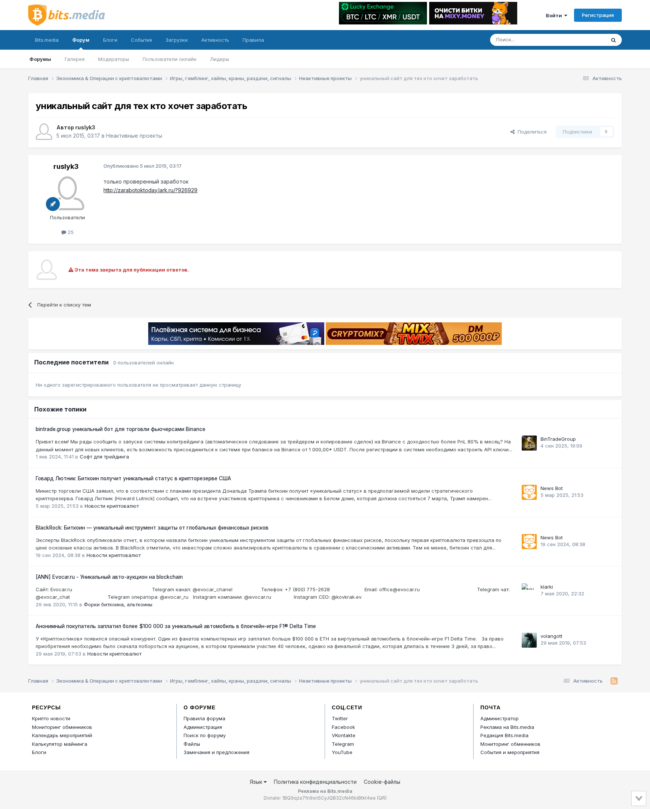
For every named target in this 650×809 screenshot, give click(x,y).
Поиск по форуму (205, 735)
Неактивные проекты (134, 135)
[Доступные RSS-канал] (614, 681)
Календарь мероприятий (62, 735)
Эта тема (585, 39)
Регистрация (598, 15)
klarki (547, 587)
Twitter (340, 718)
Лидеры (219, 59)
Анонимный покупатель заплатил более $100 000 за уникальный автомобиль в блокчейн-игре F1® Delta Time (176, 626)
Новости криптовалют (112, 506)
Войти (555, 15)
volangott (551, 636)
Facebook (343, 727)
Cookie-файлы (382, 782)
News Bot (552, 488)
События (141, 40)
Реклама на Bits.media (507, 727)
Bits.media (47, 40)
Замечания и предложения (216, 752)
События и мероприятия (509, 752)
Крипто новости (51, 718)
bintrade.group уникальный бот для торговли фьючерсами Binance (120, 429)
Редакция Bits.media (504, 735)
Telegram (343, 744)
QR (381, 798)
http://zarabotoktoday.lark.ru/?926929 (150, 190)
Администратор (499, 718)
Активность (215, 40)
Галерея (75, 59)
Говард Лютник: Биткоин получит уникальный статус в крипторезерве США (133, 478)
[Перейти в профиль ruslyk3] (44, 131)
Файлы (192, 744)
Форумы (40, 59)
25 (70, 232)
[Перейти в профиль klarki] (529, 590)
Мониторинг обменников (62, 727)
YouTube (342, 752)
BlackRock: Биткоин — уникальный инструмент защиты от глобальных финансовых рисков (152, 528)
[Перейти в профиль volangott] (529, 640)
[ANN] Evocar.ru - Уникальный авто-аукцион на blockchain (109, 577)
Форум (81, 40)
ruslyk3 (85, 127)
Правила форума (204, 718)
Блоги (110, 40)
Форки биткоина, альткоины (118, 604)
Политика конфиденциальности (315, 782)
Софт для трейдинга (104, 457)
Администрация (203, 727)
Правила (253, 40)
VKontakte (343, 735)
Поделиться (531, 132)
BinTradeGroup (558, 439)
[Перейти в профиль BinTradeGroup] (529, 443)
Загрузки (177, 40)
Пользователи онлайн (169, 59)
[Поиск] (613, 40)
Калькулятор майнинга (59, 744)
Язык (257, 782)
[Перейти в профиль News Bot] (529, 492)
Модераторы (113, 59)
